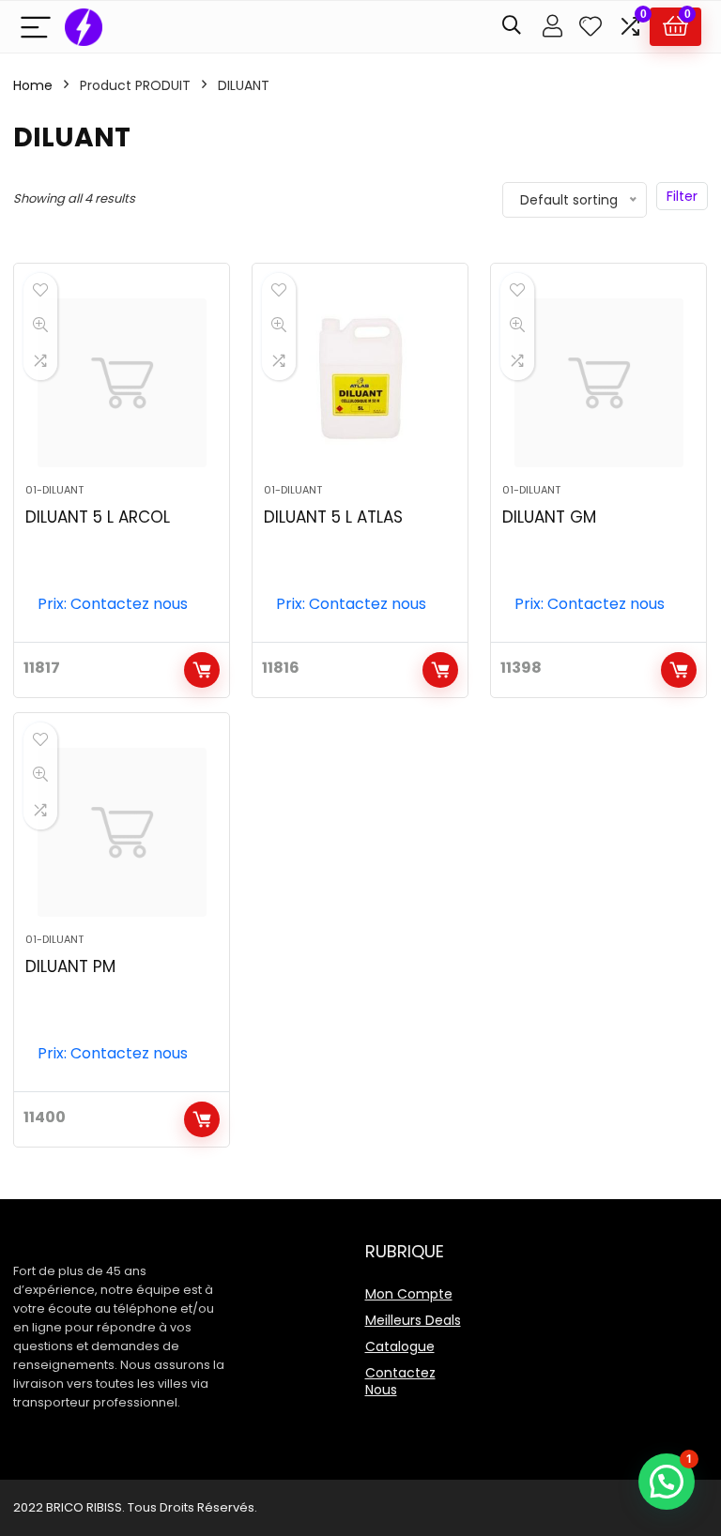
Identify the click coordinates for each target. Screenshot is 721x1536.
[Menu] (35, 27)
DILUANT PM (70, 966)
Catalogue (400, 1346)
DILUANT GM (549, 517)
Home (33, 85)
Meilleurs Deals (413, 1320)
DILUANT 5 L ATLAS (333, 517)
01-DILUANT (54, 489)
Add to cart (202, 670)
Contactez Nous (400, 1381)
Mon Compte (409, 1294)
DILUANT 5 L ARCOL (97, 517)
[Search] (511, 27)
